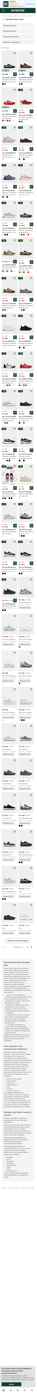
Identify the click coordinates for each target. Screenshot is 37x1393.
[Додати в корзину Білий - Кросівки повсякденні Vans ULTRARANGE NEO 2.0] (15, 337)
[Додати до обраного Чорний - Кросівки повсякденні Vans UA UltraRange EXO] (31, 542)
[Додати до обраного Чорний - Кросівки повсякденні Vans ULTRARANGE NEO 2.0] (31, 316)
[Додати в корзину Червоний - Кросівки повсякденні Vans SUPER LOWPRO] (15, 111)
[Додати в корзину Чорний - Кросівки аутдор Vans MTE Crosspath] (31, 450)
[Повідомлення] (32, 11)
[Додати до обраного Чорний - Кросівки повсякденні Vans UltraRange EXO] (15, 579)
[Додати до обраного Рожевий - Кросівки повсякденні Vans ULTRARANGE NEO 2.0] (31, 165)
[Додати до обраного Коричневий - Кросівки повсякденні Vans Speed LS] (31, 761)
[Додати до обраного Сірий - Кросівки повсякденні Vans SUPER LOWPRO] (31, 203)
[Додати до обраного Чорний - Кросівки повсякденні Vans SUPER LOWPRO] (15, 53)
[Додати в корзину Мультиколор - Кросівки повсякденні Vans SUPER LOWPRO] (15, 375)
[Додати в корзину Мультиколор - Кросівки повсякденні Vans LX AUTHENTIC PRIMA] (31, 299)
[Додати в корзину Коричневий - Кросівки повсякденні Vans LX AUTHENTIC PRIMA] (31, 149)
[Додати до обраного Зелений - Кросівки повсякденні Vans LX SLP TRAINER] (15, 278)
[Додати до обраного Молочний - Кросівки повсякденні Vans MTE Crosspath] (31, 689)
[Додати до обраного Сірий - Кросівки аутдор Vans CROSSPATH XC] (15, 128)
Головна (4, 15)
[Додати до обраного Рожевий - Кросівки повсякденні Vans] (31, 905)
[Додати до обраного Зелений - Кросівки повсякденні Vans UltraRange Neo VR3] (31, 795)
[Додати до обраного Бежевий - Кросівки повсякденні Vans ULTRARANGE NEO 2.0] (15, 203)
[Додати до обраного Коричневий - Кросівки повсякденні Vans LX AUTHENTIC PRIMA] (31, 128)
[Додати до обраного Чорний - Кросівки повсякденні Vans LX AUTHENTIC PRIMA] (31, 391)
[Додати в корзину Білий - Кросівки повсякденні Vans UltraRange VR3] (15, 525)
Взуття (30, 15)
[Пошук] (4, 11)
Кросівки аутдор (9, 25)
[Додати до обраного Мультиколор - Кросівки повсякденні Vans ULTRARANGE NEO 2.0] (15, 429)
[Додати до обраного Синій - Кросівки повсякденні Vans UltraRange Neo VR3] (31, 832)
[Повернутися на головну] (17, 11)
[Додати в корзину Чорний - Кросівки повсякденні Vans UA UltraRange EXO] (31, 563)
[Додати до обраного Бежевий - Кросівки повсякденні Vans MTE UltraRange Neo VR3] (31, 467)
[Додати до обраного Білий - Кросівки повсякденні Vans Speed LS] (15, 726)
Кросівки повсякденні (11, 42)
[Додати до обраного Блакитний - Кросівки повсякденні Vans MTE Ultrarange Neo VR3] (15, 653)
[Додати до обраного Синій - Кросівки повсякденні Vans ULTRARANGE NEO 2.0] (15, 165)
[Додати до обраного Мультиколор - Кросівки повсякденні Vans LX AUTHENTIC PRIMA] (31, 278)
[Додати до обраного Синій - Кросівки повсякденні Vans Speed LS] (15, 832)
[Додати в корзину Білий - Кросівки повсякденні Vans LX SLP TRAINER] (15, 412)
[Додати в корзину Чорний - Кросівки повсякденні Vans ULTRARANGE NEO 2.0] (31, 337)
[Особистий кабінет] (32, 1390)
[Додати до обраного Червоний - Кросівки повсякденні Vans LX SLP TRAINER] (31, 90)
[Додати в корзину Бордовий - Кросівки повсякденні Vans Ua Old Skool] (15, 488)
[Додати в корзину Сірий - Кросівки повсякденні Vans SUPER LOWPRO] (31, 224)
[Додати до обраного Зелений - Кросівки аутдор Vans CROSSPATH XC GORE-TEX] (31, 579)
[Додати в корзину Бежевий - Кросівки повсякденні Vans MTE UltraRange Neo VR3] (31, 488)
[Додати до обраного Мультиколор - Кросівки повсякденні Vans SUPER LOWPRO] (15, 354)
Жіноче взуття (25, 1188)
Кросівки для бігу (10, 31)
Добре (11, 1384)
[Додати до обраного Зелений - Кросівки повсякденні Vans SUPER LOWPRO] (15, 241)
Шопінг (10, 15)
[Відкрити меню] (11, 1390)
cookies (25, 1368)
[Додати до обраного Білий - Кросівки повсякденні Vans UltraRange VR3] (15, 504)
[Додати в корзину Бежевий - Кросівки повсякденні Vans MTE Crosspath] (31, 525)
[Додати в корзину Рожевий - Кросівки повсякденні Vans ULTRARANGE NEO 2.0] (31, 186)
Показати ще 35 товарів (18, 941)
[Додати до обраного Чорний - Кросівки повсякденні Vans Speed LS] (15, 795)
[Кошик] (18, 1390)
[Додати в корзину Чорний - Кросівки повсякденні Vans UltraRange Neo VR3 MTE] (15, 563)
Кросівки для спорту (11, 36)
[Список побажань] (25, 1390)
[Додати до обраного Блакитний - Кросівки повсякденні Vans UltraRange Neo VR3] (15, 868)
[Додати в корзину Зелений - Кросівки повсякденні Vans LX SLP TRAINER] (15, 299)
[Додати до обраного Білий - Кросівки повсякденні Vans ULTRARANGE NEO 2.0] (15, 316)
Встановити (30, 4)
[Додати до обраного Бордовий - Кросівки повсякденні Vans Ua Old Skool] (15, 467)
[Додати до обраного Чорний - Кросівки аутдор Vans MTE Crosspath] (31, 429)
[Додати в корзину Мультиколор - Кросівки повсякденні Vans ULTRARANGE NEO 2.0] (15, 450)
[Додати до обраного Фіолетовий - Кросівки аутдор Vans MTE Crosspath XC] (31, 653)
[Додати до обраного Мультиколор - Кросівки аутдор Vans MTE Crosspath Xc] (31, 616)
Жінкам (23, 15)
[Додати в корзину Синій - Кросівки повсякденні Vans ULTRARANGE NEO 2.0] (15, 186)
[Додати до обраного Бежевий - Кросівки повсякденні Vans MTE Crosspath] (31, 504)
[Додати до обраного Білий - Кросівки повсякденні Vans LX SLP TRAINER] (15, 391)
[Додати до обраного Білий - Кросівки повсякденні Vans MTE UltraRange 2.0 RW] (15, 616)
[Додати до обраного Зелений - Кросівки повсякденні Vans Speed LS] (31, 726)
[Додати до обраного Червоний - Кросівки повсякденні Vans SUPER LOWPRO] (15, 90)
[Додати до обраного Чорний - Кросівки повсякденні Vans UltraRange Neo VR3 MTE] (15, 542)
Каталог (17, 15)
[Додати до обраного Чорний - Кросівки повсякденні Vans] (31, 868)
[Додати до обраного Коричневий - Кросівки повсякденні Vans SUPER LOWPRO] (31, 53)
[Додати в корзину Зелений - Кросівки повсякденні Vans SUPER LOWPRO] (15, 261)
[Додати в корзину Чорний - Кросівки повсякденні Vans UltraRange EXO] (15, 600)
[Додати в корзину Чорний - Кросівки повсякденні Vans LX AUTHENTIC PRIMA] (31, 412)
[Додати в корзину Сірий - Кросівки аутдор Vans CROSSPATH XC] (15, 149)
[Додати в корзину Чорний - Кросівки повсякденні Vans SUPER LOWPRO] (15, 74)
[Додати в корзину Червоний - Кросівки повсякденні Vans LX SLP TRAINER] (31, 111)
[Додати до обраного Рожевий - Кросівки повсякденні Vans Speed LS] (15, 761)
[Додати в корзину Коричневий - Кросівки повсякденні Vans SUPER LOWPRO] (31, 74)
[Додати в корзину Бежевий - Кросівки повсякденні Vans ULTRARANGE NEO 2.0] (15, 224)
